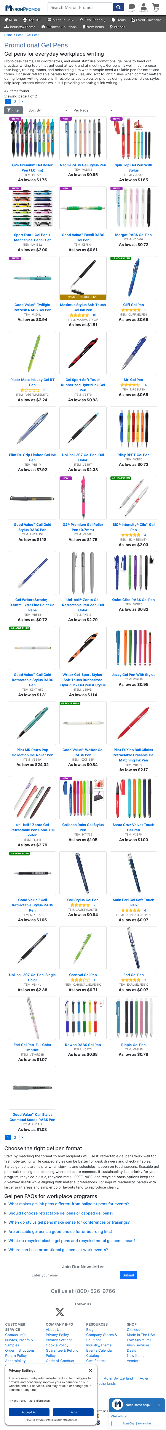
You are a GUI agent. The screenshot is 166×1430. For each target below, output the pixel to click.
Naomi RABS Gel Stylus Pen (83, 165)
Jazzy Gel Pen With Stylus (133, 674)
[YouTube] (107, 1314)
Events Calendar (99, 1350)
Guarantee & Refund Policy (62, 1353)
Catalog (92, 1355)
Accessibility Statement (15, 1363)
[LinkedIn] (98, 1314)
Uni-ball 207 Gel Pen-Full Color (83, 457)
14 (145, 385)
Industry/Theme (22, 27)
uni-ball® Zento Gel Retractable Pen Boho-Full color (32, 830)
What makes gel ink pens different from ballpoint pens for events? (68, 1204)
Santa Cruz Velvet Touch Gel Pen (134, 827)
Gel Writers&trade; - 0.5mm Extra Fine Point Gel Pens (33, 605)
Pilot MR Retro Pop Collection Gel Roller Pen (32, 752)
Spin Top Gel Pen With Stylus (134, 167)
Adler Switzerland (118, 1378)
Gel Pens (33, 35)
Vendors (133, 1361)
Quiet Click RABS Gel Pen (133, 600)
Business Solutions (61, 27)
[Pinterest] (79, 1314)
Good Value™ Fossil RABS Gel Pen (83, 237)
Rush (13, 20)
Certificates (95, 1361)
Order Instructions (20, 1350)
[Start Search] (118, 7)
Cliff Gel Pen (133, 305)
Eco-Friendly (95, 20)
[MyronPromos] (22, 7)
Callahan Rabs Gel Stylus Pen (83, 827)
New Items (95, 27)
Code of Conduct (60, 1361)
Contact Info (15, 1335)
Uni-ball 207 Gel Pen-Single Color (32, 977)
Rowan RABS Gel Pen (83, 1045)
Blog (90, 1329)
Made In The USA (141, 1335)
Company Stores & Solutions (101, 1337)
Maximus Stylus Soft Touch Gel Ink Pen (83, 307)
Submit (128, 1275)
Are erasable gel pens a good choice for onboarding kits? (60, 1231)
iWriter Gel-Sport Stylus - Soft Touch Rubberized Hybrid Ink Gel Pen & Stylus (83, 679)
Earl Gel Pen (133, 975)
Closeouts (135, 1329)
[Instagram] (88, 1314)
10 (94, 315)
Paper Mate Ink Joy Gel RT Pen (33, 382)
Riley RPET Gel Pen (134, 455)
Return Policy (16, 1355)
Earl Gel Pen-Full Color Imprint (33, 1047)
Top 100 (35, 20)
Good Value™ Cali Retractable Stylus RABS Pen (33, 905)
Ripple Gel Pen (133, 1045)
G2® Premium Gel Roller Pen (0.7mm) (83, 527)
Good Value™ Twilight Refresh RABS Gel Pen (32, 307)
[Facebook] (70, 1314)
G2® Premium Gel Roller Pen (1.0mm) (33, 167)
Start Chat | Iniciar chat (137, 1423)
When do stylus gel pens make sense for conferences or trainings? (69, 1222)
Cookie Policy (57, 1345)
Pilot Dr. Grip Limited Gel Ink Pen (32, 457)
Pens (19, 35)
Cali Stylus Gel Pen (83, 900)
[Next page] (22, 101)
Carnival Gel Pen (83, 975)
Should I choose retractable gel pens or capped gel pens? (60, 1213)
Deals (121, 20)
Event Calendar (148, 20)
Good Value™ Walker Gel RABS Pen (83, 752)
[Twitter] (59, 1314)
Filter (15, 110)
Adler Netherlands (101, 1383)
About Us (53, 1329)
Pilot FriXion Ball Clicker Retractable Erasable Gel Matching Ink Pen (134, 755)
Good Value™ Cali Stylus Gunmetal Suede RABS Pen (32, 1117)
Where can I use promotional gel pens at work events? (58, 1249)
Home (8, 35)
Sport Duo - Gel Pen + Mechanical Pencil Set (33, 237)
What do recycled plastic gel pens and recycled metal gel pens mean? (72, 1240)
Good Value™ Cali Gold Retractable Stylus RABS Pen (33, 679)
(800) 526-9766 (95, 1291)
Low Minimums (139, 1340)
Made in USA (63, 20)
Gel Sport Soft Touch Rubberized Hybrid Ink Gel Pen (83, 384)
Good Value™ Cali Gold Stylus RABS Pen (33, 527)
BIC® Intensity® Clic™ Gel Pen (134, 527)
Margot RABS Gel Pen (133, 235)
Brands (119, 27)
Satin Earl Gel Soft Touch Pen (134, 902)
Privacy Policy (57, 1335)
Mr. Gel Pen (133, 379)
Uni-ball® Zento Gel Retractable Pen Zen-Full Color (83, 605)
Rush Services (138, 1345)
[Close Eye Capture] (158, 1405)
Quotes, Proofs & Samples (19, 1342)
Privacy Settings (59, 1340)
